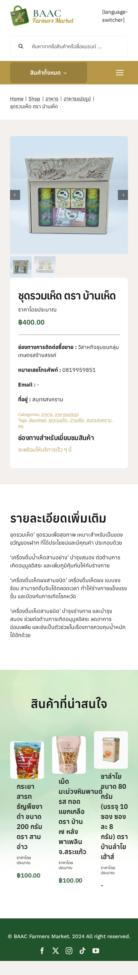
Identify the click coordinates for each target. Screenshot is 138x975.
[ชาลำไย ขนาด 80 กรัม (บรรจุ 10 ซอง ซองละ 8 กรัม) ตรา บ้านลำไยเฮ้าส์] (111, 735)
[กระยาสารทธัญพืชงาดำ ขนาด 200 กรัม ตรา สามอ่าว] (27, 745)
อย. (21, 426)
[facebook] (42, 951)
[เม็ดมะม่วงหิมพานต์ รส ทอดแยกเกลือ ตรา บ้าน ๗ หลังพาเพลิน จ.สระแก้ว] (69, 740)
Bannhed (37, 420)
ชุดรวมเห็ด (58, 420)
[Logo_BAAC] (42, 6)
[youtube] (95, 951)
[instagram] (69, 951)
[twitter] (55, 951)
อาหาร (47, 414)
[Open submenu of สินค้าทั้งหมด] (63, 72)
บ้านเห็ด (77, 420)
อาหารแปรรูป (67, 414)
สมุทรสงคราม (99, 420)
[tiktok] (82, 951)
